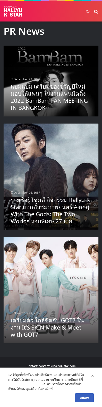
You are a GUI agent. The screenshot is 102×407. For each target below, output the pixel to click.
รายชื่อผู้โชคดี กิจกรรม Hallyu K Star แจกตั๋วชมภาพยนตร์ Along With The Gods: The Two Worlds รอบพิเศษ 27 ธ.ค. (50, 211)
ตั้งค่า (57, 388)
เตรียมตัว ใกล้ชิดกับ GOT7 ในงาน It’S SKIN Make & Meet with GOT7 (47, 328)
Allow (84, 397)
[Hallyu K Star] (13, 11)
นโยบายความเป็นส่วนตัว (24, 383)
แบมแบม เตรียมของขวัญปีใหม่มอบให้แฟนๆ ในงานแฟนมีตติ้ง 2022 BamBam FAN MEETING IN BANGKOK (49, 97)
